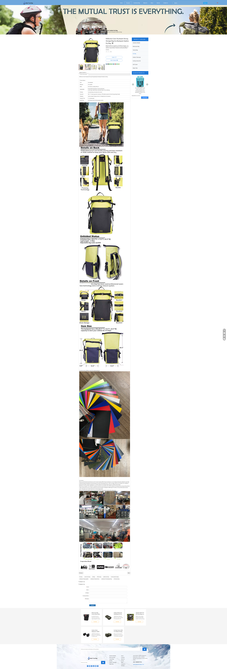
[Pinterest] (97, 666)
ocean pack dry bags (115, 576)
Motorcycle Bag (136, 46)
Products (123, 657)
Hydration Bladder (136, 42)
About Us (123, 659)
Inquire (113, 57)
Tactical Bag (135, 50)
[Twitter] (91, 666)
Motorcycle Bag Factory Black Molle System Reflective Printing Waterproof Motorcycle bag (96, 613)
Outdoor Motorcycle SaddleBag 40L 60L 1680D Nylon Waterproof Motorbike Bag (118, 613)
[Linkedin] (89, 666)
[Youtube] (93, 666)
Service (122, 660)
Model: (81, 72)
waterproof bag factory (95, 578)
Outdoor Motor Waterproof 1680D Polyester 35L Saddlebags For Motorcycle (95, 631)
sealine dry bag (106, 576)
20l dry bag (99, 576)
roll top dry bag (116, 578)
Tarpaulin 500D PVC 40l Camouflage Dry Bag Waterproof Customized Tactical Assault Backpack (140, 613)
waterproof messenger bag (106, 578)
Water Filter (135, 68)
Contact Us (123, 664)
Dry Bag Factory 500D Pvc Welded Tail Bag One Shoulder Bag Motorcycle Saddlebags (118, 631)
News (122, 662)
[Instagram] (95, 666)
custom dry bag (87, 576)
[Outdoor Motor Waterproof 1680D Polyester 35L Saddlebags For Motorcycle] (86, 642)
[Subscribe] (144, 649)
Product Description (83, 74)
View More (95, 621)
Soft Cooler (135, 64)
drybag (93, 576)
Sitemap (122, 665)
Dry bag (80, 576)
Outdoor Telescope (137, 57)
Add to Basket (113, 60)
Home (122, 655)
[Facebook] (87, 666)
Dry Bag (134, 53)
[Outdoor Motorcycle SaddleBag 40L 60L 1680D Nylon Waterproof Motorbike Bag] (108, 625)
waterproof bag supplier (83, 578)
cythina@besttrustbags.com (138, 664)
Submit (92, 605)
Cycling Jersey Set (137, 60)
